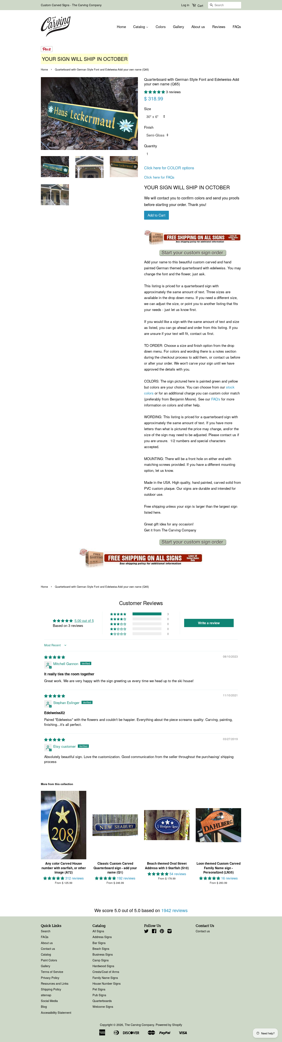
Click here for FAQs (159, 177)
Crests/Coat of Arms (105, 971)
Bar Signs (98, 943)
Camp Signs (100, 960)
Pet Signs (98, 989)
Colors (161, 26)
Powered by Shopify (169, 1024)
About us (198, 26)
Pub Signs (99, 995)
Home (121, 26)
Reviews (218, 26)
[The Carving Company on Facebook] (154, 931)
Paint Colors (49, 960)
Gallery (178, 26)
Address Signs (102, 937)
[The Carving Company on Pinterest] (162, 931)
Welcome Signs (102, 1006)
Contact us (48, 948)
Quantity (150, 145)
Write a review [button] (209, 622)
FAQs (237, 26)
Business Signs (102, 954)
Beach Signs (100, 948)
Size (147, 108)
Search (45, 931)
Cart (200, 6)
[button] (155, 91)
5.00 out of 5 (84, 620)
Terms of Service (52, 971)
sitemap (46, 995)
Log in (185, 5)
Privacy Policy (50, 977)
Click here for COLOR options (169, 167)
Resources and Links (54, 983)
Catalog (139, 26)
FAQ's (215, 398)
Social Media (49, 1000)
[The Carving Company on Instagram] (169, 931)
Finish (148, 127)
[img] (54, 656)
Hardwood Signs (103, 966)
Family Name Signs (105, 977)
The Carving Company (139, 1024)
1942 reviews (174, 910)
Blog (44, 1006)
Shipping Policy (51, 989)
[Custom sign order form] (192, 253)
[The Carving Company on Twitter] (146, 931)
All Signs (98, 931)
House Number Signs (106, 983)
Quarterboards (102, 1000)
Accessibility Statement (56, 1012)
